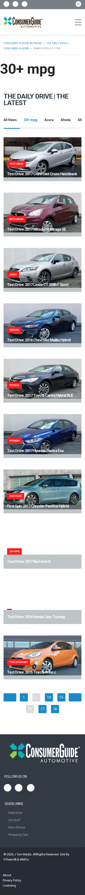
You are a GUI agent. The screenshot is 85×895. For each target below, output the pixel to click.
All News (10, 120)
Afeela (66, 120)
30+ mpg (30, 120)
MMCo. (25, 859)
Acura (49, 120)
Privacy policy (12, 880)
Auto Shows (16, 827)
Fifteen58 (10, 859)
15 (61, 697)
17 (42, 709)
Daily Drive (15, 813)
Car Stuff (14, 820)
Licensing (9, 885)
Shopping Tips (18, 834)
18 (55, 709)
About (7, 875)
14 (49, 697)
